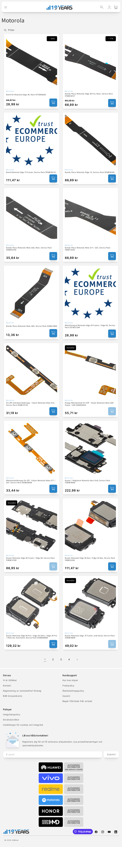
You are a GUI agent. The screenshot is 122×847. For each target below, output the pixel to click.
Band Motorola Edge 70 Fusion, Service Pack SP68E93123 (31, 172)
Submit (111, 754)
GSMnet (15, 840)
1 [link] (45, 659)
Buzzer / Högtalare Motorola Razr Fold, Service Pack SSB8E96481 (87, 482)
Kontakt (7, 685)
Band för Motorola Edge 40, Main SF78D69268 (26, 95)
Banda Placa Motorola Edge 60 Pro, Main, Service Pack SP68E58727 (89, 95)
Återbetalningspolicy (73, 690)
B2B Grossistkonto (12, 696)
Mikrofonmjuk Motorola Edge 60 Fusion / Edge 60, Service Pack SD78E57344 (90, 326)
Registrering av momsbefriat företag (22, 690)
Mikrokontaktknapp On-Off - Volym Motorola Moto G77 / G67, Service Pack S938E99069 (30, 482)
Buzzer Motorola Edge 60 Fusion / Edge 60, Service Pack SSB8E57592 (30, 559)
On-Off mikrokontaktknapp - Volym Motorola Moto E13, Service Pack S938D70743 (30, 404)
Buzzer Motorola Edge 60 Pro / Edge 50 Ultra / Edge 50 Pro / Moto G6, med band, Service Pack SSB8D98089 (31, 637)
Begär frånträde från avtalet (77, 701)
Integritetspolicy (11, 714)
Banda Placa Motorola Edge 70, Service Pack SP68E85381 (90, 172)
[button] (102, 7)
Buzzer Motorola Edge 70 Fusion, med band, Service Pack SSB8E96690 (90, 637)
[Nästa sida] (77, 659)
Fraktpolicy (68, 685)
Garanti (66, 696)
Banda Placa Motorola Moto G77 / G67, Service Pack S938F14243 (87, 249)
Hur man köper (70, 680)
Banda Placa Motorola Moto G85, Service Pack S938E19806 (31, 326)
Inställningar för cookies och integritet (23, 725)
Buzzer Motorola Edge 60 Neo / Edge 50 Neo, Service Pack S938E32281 (90, 559)
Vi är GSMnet (10, 680)
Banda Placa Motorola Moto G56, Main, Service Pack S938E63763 (29, 249)
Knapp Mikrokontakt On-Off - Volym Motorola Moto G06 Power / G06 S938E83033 (89, 404)
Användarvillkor (11, 719)
